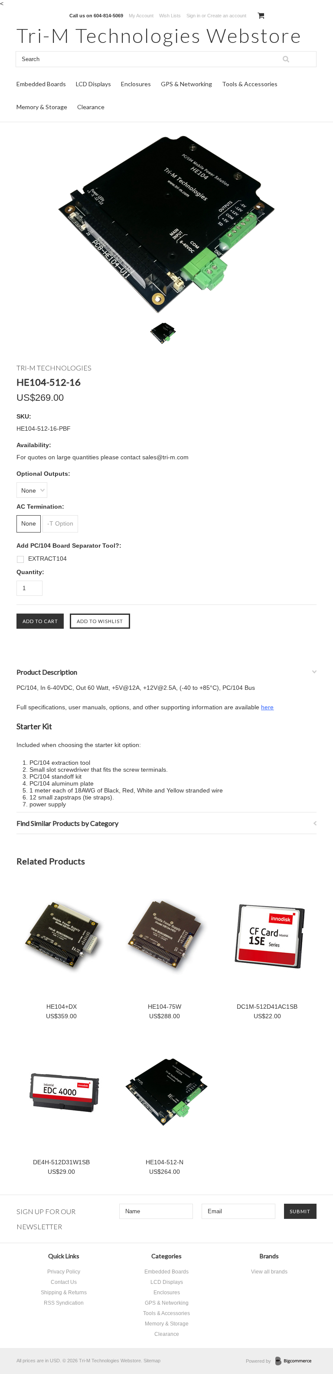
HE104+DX (61, 1006)
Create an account (226, 15)
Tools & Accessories (250, 84)
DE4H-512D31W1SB (61, 1162)
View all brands (269, 1272)
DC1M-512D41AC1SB (267, 1006)
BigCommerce (296, 1361)
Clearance (90, 106)
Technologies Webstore (159, 35)
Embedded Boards (41, 84)
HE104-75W (164, 1006)
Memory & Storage (41, 106)
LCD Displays (93, 84)
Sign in (193, 15)
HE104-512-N (164, 1162)
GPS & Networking (186, 84)
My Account (141, 15)
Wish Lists (170, 15)
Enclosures (136, 84)
